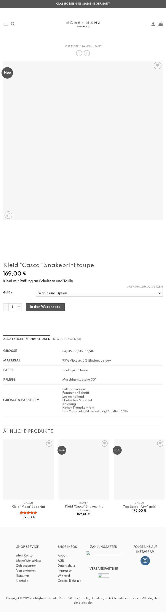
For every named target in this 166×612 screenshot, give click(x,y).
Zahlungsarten (26, 565)
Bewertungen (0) (67, 339)
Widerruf (64, 575)
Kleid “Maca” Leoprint (28, 506)
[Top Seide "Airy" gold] (139, 469)
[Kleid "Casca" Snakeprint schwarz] (84, 469)
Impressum (65, 570)
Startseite (71, 46)
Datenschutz (66, 565)
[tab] (26, 339)
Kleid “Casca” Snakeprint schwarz (84, 508)
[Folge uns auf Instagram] (145, 561)
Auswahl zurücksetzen (145, 287)
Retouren (22, 575)
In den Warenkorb (45, 307)
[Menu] (5, 24)
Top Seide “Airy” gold (139, 506)
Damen (86, 46)
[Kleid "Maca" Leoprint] (28, 469)
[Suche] (12, 24)
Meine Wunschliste (29, 560)
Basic (98, 46)
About (62, 555)
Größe (7, 292)
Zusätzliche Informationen (26, 339)
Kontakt (22, 580)
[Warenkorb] (160, 24)
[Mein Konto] (153, 24)
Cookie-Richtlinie (69, 580)
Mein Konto (24, 555)
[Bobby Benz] (83, 24)
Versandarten (26, 570)
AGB (61, 560)
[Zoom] (8, 215)
